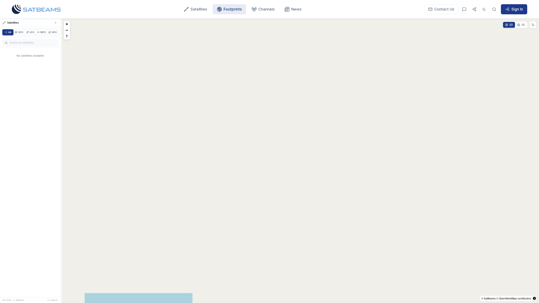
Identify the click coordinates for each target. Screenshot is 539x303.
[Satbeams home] (36, 9)
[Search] (494, 9)
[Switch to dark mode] (484, 9)
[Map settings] (532, 24)
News (296, 9)
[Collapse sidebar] (55, 22)
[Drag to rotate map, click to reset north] (67, 36)
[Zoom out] (67, 30)
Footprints (233, 9)
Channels (266, 9)
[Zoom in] (67, 24)
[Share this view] (474, 9)
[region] (300, 161)
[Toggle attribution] (534, 298)
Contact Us (444, 9)
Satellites (199, 9)
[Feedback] (464, 9)
